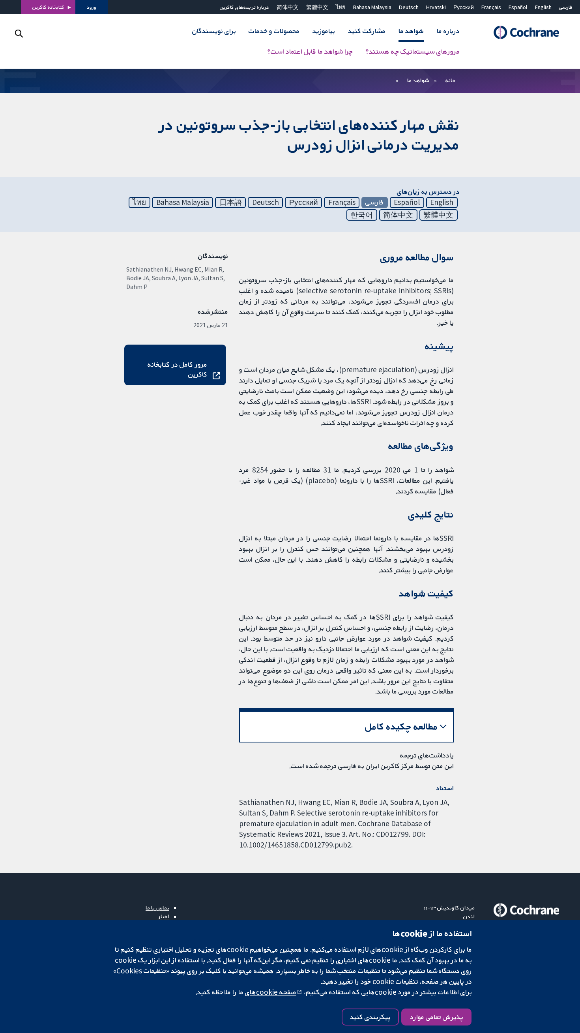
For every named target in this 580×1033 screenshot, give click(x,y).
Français (491, 7)
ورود (91, 7)
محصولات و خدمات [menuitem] (274, 31)
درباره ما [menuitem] (448, 31)
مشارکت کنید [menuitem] (366, 31)
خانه (450, 80)
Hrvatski (436, 7)
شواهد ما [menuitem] (411, 31)
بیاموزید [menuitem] (323, 31)
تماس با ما (157, 907)
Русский (463, 7)
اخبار (163, 916)
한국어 (361, 214)
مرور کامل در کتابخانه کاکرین (177, 369)
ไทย (340, 7)
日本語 (230, 202)
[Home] (522, 32)
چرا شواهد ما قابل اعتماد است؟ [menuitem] (310, 51)
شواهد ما (418, 80)
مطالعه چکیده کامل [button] (401, 726)
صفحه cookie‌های (270, 992)
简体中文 (288, 7)
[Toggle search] (18, 33)
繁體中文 (317, 7)
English (543, 7)
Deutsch (409, 7)
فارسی (566, 7)
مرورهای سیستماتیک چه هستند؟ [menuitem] (413, 51)
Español (518, 7)
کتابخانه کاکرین (48, 7)
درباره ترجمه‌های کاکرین (244, 7)
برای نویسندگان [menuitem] (214, 31)
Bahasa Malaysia (372, 7)
